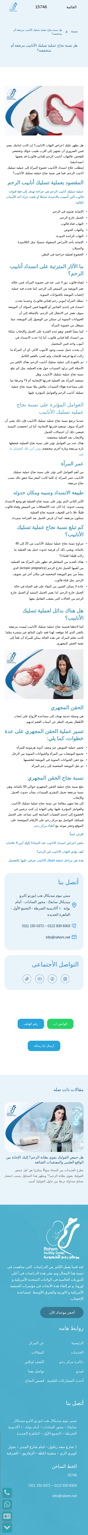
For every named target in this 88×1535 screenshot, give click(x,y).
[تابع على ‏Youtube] (39, 978)
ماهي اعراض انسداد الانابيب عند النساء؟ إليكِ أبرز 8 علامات (45, 843)
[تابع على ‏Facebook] (52, 978)
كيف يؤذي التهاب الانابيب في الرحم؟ (60, 851)
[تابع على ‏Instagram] (65, 978)
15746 (72, 1475)
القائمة (71, 7)
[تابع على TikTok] (27, 978)
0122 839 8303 (59, 926)
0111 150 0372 (33, 926)
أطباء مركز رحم (44, 825)
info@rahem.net (58, 937)
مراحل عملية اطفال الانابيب (55, 860)
